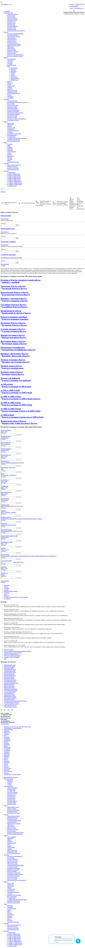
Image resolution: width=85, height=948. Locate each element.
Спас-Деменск (8, 771)
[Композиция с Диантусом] (2, 469)
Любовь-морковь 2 (6, 436)
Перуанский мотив (6, 492)
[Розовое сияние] (5, 506)
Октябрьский (4, 486)
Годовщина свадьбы (13, 130)
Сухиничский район (10, 692)
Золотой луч (4, 573)
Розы (8, 66)
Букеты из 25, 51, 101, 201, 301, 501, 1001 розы (17, 726)
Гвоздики (10, 89)
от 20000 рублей (12, 186)
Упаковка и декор (12, 92)
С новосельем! (11, 136)
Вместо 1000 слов (6, 442)
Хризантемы (10, 86)
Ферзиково (7, 744)
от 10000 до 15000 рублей (14, 184)
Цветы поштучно (12, 90)
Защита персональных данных (12, 774)
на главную (7, 598)
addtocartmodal (5, 264)
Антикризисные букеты (14, 44)
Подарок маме (11, 17)
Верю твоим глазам (6, 529)
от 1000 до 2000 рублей (14, 175)
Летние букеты (11, 38)
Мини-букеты (11, 48)
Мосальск (6, 770)
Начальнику (10, 156)
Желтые (13, 75)
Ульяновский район (9, 695)
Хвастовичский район (10, 698)
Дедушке (9, 159)
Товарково (7, 738)
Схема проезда (5, 721)
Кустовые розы (15, 78)
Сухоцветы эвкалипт (8, 254)
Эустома (9, 63)
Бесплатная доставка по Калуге (16, 30)
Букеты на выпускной (13, 141)
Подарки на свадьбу (13, 168)
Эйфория (3, 511)
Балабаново (7, 740)
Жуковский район (9, 674)
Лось (5, 658)
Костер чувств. (5, 554)
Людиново (7, 762)
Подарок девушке (12, 18)
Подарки (6, 99)
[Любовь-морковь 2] (4, 438)
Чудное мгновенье (6, 430)
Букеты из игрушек (12, 105)
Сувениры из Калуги (13, 120)
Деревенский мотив (8, 229)
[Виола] (8, 475)
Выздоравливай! (12, 135)
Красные (13, 69)
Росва (5, 735)
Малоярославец (8, 729)
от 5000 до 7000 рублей (14, 180)
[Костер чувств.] (28, 556)
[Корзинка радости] (22, 518)
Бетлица (6, 773)
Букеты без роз (11, 53)
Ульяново (6, 752)
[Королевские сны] (4, 456)
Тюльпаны (10, 60)
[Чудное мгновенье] (4, 431)
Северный (3, 567)
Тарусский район (9, 693)
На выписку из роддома (14, 133)
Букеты (6, 32)
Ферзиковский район (10, 696)
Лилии (9, 84)
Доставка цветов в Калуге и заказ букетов (16, 597)
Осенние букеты (12, 822)
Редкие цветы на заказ (13, 93)
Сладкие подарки (12, 101)
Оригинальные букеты (13, 36)
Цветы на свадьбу (12, 166)
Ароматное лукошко (8, 241)
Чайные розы (14, 80)
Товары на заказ (8, 649)
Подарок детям (11, 27)
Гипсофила (10, 98)
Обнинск (6, 731)
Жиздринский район (10, 672)
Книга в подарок (12, 117)
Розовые (13, 72)
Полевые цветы (11, 65)
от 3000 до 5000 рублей (14, 178)
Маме (8, 145)
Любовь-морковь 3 (6, 449)
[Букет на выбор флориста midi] (5, 537)
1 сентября (7, 11)
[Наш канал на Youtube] (5, 712)
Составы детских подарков (11, 657)
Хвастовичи (7, 768)
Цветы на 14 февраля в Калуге (12, 655)
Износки (6, 767)
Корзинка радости (6, 517)
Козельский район (9, 678)
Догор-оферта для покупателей (13, 728)
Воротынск (7, 732)
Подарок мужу (11, 23)
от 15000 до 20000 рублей (14, 183)
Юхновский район (9, 699)
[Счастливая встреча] (12, 562)
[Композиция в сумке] (4, 543)
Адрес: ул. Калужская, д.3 (76, 8)
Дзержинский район (10, 671)
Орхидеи (9, 62)
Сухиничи (7, 749)
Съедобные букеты (12, 35)
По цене (6, 171)
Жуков (6, 746)
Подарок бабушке (12, 26)
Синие (12, 74)
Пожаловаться (5, 724)
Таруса (6, 765)
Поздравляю (10, 129)
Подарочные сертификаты (14, 856)
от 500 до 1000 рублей (13, 174)
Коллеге (9, 154)
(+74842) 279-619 (79, 4)
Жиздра (6, 758)
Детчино (6, 734)
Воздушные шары (12, 108)
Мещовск (6, 756)
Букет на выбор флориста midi (9, 536)
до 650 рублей (11, 932)
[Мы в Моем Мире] (13, 712)
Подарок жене (11, 15)
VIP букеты (10, 47)
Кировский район (9, 677)
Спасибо (9, 132)
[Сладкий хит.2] (4, 481)
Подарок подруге (12, 20)
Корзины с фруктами (13, 111)
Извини (9, 126)
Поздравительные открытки (15, 112)
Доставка (6, 588)
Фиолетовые (14, 68)
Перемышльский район (10, 689)
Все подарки (10, 103)
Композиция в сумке (6, 542)
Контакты (7, 585)
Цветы (6, 57)
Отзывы (6, 589)
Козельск (6, 761)
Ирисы (9, 95)
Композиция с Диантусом (8, 467)
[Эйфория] (8, 512)
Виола (2, 473)
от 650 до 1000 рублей (13, 934)
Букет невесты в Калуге (14, 165)
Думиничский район (10, 669)
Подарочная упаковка (13, 114)
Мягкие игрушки (12, 106)
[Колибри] (5, 550)
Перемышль (7, 747)
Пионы (9, 81)
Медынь (6, 743)
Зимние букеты (11, 41)
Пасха (5, 805)
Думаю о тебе (11, 127)
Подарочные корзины (13, 109)
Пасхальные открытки (13, 813)
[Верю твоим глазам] (5, 531)
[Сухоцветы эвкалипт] (11, 257)
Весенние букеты (12, 42)
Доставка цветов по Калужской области (15, 701)
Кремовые (13, 71)
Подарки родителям (13, 162)
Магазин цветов (8, 778)
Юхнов (6, 764)
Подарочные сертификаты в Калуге (17, 102)
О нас (5, 594)
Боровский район (9, 668)
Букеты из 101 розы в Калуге (15, 54)
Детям (9, 153)
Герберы (9, 87)
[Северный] (4, 568)
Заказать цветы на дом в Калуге (13, 652)
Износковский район (10, 675)
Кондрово (7, 737)
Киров (6, 759)
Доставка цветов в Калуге (11, 702)
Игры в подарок (11, 871)
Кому (5, 142)
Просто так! (10, 123)
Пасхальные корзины (13, 810)
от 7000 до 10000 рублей (14, 181)
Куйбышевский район (10, 680)
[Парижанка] (8, 525)
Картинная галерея (12, 817)
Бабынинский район (10, 665)
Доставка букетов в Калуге (11, 704)
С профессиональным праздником (17, 138)
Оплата (6, 586)
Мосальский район (9, 687)
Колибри (3, 548)
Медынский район (9, 684)
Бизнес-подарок (11, 29)
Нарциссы (10, 83)
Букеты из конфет (12, 859)
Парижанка (4, 523)
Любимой (10, 150)
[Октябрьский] (4, 487)
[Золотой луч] (3, 574)
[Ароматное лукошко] (4, 245)
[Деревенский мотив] (4, 232)
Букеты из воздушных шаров (15, 865)
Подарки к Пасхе (12, 811)
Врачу (9, 160)
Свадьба (6, 163)
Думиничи (7, 750)
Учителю (9, 144)
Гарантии (6, 592)
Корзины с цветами (12, 51)
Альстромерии (11, 59)
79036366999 (74, 6)
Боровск (6, 741)
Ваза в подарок (11, 50)
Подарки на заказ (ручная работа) (16, 118)
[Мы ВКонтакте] (2, 712)
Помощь (6, 595)
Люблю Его (10, 124)
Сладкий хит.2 (5, 480)
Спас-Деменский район (10, 690)
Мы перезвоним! (6, 718)
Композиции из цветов (13, 45)
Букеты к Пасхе (11, 808)
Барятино (6, 755)
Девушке (9, 147)
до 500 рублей (11, 172)
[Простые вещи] (4, 219)
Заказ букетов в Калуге (10, 707)
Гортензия (10, 96)
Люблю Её (10, 884)
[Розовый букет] (12, 462)
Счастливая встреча (6, 560)
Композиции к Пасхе (13, 807)
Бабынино (7, 753)
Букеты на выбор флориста (15, 56)
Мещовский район (9, 686)
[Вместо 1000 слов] (5, 444)
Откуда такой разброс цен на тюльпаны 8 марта (17, 651)
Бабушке (9, 157)
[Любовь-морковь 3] (5, 450)
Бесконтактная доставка (11, 591)
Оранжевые (14, 77)
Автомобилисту (11, 151)
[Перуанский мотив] (4, 494)
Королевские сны (6, 455)
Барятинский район (9, 666)
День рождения (8, 12)
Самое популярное (12, 14)
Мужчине (10, 148)
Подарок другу (11, 21)
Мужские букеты (12, 39)
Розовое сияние (5, 505)
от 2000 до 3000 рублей (14, 177)
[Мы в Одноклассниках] (9, 712)
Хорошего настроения (13, 139)
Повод (6, 121)
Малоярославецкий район (11, 683)
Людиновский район (10, 681)
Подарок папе (11, 24)
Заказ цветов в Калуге (10, 705)
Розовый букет (5, 461)
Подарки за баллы (12, 115)
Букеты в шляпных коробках (15, 33)
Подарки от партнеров (13, 872)
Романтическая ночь (13, 169)
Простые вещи (6, 216)
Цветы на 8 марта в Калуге (11, 654)
